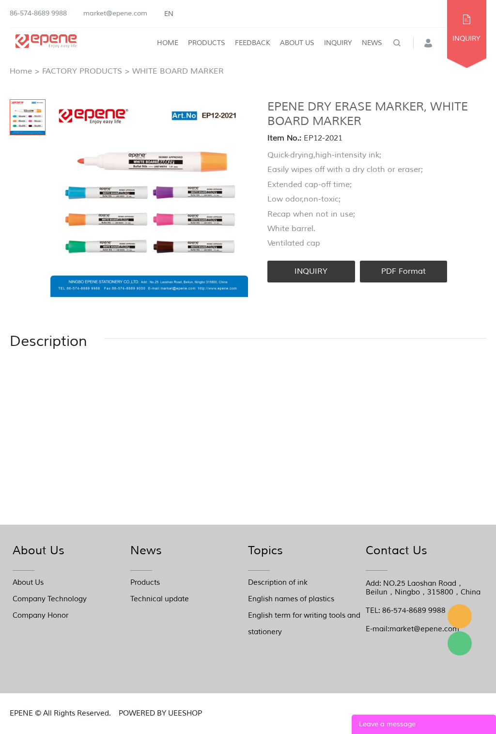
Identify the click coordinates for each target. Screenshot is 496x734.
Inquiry (338, 43)
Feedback (252, 43)
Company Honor (40, 615)
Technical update (159, 599)
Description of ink (278, 582)
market (460, 616)
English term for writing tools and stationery (304, 617)
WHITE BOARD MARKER (178, 71)
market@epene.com (115, 13)
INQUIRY (466, 38)
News (372, 43)
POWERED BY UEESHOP (160, 713)
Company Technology (50, 599)
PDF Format (403, 271)
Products (206, 43)
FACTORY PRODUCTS (82, 71)
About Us (297, 43)
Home (167, 43)
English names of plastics (291, 599)
